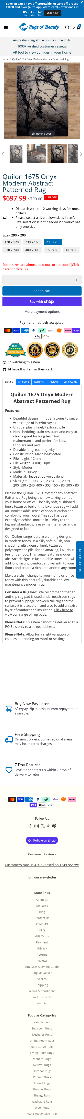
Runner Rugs (42, 1089)
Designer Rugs (42, 1034)
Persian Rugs (42, 1077)
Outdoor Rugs (42, 1071)
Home (5, 59)
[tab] (9, 382)
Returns (42, 954)
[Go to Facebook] (30, 826)
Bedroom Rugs (42, 1028)
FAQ (42, 930)
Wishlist (42, 1003)
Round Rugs (42, 1083)
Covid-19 (42, 924)
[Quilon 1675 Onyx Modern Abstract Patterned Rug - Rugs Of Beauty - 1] (16, 154)
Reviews (42, 961)
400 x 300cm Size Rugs (42, 1114)
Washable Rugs (42, 1101)
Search (42, 979)
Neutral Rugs (42, 1065)
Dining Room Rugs (42, 1040)
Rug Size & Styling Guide (42, 967)
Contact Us (42, 918)
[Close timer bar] (82, 2)
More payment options (42, 311)
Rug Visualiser (42, 973)
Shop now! (52, 12)
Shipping (42, 985)
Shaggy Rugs (42, 1095)
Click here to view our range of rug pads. (39, 612)
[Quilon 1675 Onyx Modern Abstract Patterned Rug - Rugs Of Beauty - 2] (37, 154)
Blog (42, 912)
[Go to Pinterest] (54, 826)
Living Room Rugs (42, 1053)
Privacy (42, 948)
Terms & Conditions (42, 991)
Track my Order (42, 997)
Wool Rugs (42, 1107)
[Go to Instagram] (36, 826)
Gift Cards (42, 936)
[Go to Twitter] (43, 826)
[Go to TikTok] (48, 826)
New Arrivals (42, 1022)
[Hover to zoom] (42, 100)
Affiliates (42, 906)
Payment (42, 942)
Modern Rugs (42, 1059)
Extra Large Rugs (42, 1047)
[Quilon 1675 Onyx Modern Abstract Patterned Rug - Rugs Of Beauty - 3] (57, 154)
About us (42, 900)
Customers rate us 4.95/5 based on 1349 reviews (42, 865)
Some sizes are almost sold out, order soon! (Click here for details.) (40, 267)
